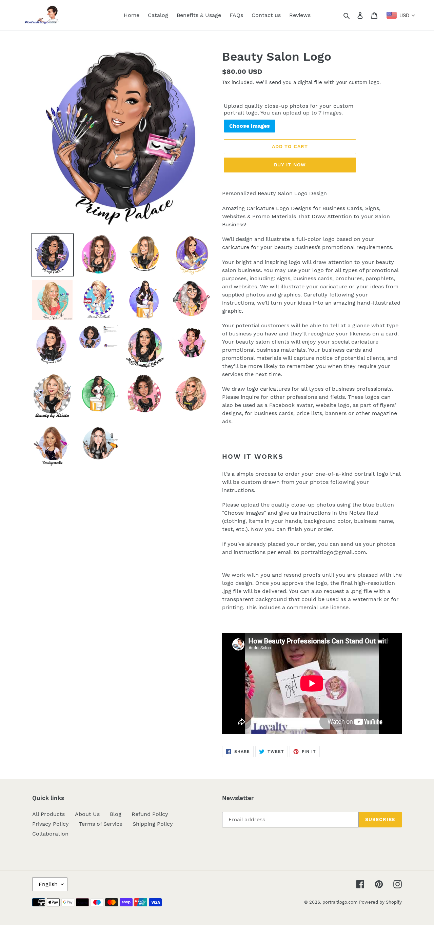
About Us (87, 814)
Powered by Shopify (380, 902)
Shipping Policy (153, 824)
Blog (115, 814)
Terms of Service (100, 824)
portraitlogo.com (339, 902)
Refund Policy (150, 814)
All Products (48, 814)
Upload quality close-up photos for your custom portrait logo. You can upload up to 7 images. (288, 109)
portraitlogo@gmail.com (333, 552)
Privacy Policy (50, 824)
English (48, 884)
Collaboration (50, 833)
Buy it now (290, 164)
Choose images (249, 126)
